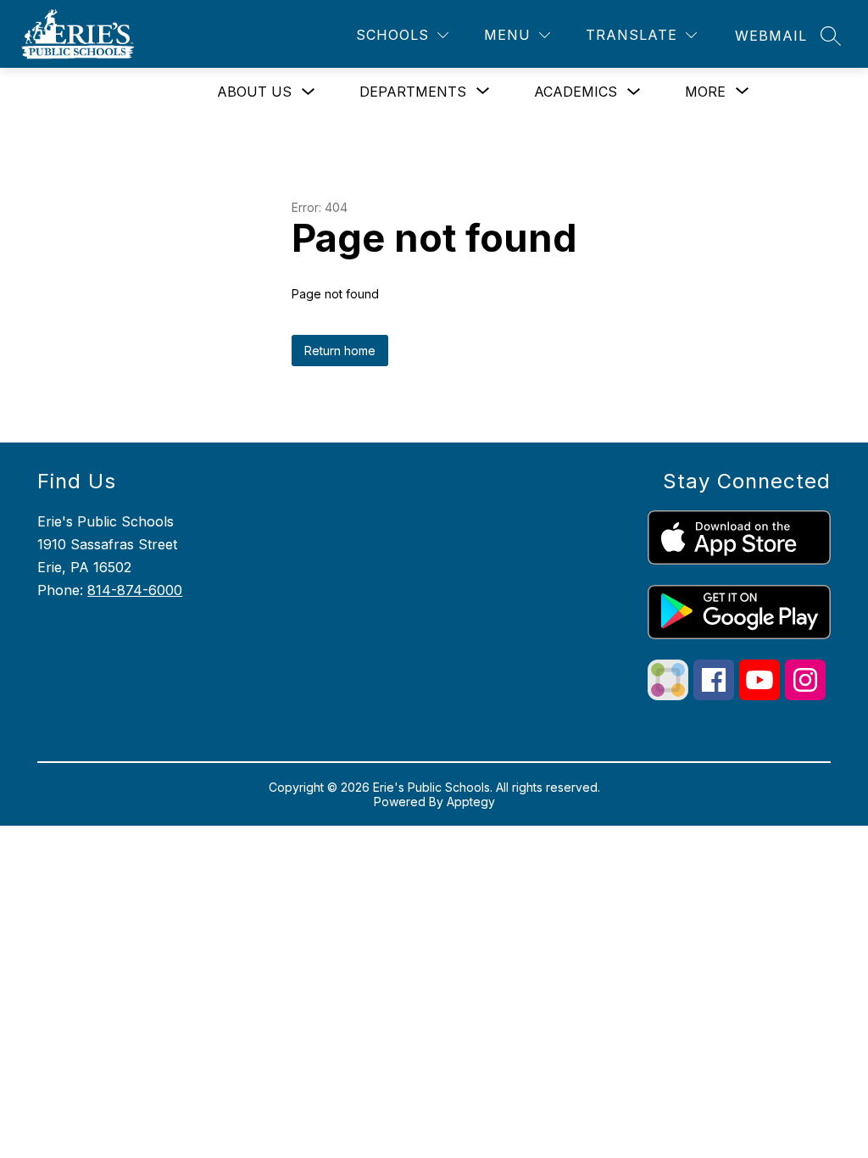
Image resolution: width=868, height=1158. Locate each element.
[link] (771, 35)
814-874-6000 (134, 590)
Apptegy (471, 801)
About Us (254, 91)
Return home (340, 350)
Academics (575, 91)
